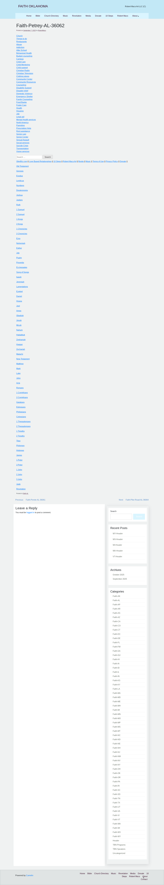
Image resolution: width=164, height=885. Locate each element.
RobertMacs (42, 30)
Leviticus (20, 181)
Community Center (24, 79)
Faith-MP (117, 723)
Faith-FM (116, 647)
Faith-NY (116, 765)
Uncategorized (119, 853)
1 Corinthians (22, 393)
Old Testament (22, 166)
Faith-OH (117, 769)
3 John (19, 479)
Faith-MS (117, 727)
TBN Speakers (119, 849)
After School (21, 50)
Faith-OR (117, 777)
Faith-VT (116, 820)
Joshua (19, 195)
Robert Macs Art (69, 161)
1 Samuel (20, 210)
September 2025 (120, 579)
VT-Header (117, 557)
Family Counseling (24, 99)
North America (22, 123)
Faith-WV (117, 832)
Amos (18, 311)
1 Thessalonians (23, 422)
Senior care (21, 134)
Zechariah (20, 349)
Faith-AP (116, 605)
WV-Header (118, 539)
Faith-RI (116, 786)
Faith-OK (116, 773)
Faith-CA (116, 621)
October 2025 (118, 575)
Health (19, 108)
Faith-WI (116, 828)
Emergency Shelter (24, 96)
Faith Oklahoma (33, 6)
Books (81, 161)
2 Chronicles (21, 234)
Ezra (18, 238)
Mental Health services (26, 120)
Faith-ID (116, 668)
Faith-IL (116, 672)
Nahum (19, 330)
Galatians (20, 402)
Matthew (20, 364)
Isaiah (18, 277)
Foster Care (21, 105)
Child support (22, 68)
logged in (30, 512)
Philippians (21, 412)
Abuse (19, 44)
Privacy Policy (112, 161)
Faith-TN (116, 798)
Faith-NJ (116, 752)
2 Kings (19, 224)
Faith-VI (116, 815)
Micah (18, 325)
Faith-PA (116, 782)
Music (65, 16)
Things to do (21, 39)
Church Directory (51, 16)
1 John (19, 470)
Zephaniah (21, 340)
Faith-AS (116, 613)
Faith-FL (116, 643)
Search (113, 511)
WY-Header (118, 534)
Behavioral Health (24, 53)
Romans (20, 388)
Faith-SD (116, 794)
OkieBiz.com (21, 161)
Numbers (20, 185)
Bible (38, 16)
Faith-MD (117, 697)
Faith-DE (116, 638)
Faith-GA (116, 651)
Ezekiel (19, 291)
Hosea (19, 301)
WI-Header (117, 545)
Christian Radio (23, 70)
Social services (22, 143)
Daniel (19, 296)
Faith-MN (117, 714)
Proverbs (20, 263)
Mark (18, 369)
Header (116, 841)
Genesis (19, 171)
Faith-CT (116, 630)
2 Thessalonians (23, 426)
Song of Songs (22, 272)
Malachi (19, 354)
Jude (18, 484)
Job (17, 114)
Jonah (19, 320)
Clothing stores (22, 76)
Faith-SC (116, 790)
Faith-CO (117, 626)
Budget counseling (24, 56)
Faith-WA (117, 824)
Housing (20, 111)
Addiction (20, 47)
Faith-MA (117, 693)
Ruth (18, 205)
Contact (144, 879)
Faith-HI (116, 659)
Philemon (20, 446)
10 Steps (109, 16)
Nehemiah (20, 243)
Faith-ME (117, 702)
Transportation (22, 149)
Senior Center (22, 137)
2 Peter (19, 465)
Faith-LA (116, 689)
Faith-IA (116, 664)
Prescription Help (23, 128)
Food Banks (21, 102)
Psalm (19, 258)
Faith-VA (116, 811)
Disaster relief (22, 91)
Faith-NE (116, 744)
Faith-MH (117, 706)
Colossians (21, 417)
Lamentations (22, 287)
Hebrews (20, 450)
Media (88, 16)
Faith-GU (117, 655)
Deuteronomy (22, 190)
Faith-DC (117, 634)
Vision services (22, 151)
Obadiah (20, 316)
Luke (18, 373)
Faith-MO (117, 718)
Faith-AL (25, 493)
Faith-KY (116, 685)
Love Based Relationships (40, 161)
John (18, 378)
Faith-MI (116, 710)
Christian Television (24, 73)
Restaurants (21, 42)
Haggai (19, 344)
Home (28, 16)
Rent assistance (23, 131)
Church (19, 36)
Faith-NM (117, 756)
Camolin (29, 875)
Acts (18, 383)
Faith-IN (116, 676)
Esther (19, 248)
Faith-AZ (116, 617)
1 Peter (19, 460)
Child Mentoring (23, 65)
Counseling (21, 85)
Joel (18, 306)
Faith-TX (116, 803)
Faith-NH (117, 748)
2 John (19, 475)
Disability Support (23, 88)
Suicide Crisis (22, 146)
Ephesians (20, 407)
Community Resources (26, 82)
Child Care (21, 62)
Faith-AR (116, 609)
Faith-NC (117, 735)
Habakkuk (20, 335)
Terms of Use (98, 161)
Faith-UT (116, 807)
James (19, 455)
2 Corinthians (22, 397)
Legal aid (20, 117)
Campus (20, 59)
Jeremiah (20, 282)
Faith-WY (117, 836)
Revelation (76, 16)
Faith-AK (116, 596)
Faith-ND (117, 739)
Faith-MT (116, 731)
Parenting (20, 125)
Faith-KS (116, 680)
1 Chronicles (21, 229)
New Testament (23, 359)
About (134, 16)
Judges (19, 200)
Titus (18, 441)
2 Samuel (20, 214)
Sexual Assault (22, 140)
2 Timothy (20, 436)
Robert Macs (122, 16)
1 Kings (19, 219)
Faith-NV (116, 761)
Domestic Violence (24, 94)
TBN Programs (119, 845)
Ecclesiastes (21, 267)
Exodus (19, 176)
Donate (98, 16)
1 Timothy (20, 431)
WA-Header (118, 551)
